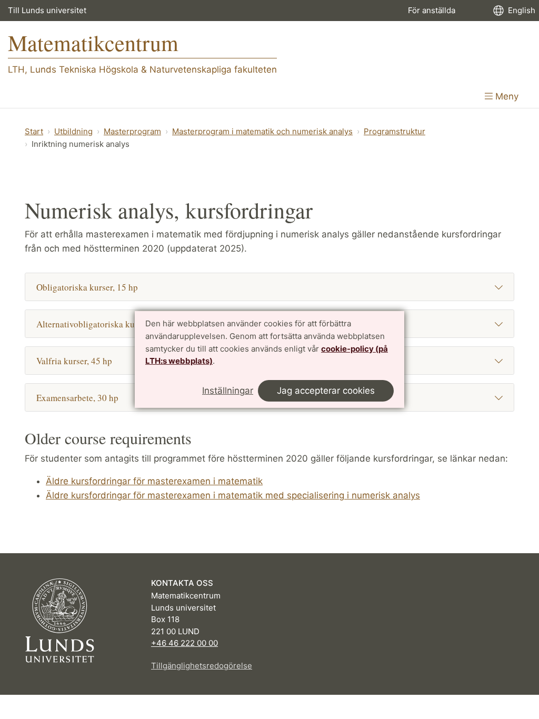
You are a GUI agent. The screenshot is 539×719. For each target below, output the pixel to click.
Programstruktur (394, 131)
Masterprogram (132, 131)
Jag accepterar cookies (326, 390)
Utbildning (73, 131)
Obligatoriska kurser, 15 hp (87, 287)
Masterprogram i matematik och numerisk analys (262, 131)
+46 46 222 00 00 (184, 643)
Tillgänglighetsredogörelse (201, 666)
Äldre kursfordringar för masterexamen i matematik (154, 481)
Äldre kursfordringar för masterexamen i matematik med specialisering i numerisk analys (233, 495)
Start (34, 131)
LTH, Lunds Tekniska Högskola (73, 69)
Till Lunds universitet (47, 10)
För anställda (431, 10)
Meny (505, 96)
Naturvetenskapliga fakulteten (213, 69)
